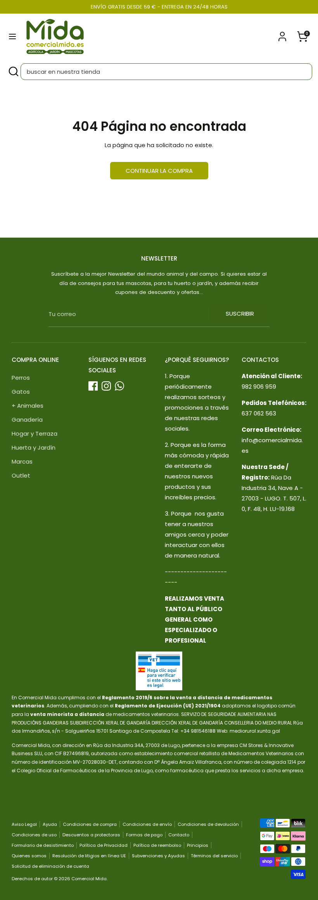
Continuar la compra (159, 171)
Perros (21, 378)
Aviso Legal (24, 824)
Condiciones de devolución (208, 824)
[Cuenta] (282, 34)
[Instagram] (106, 386)
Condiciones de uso (34, 835)
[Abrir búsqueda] (13, 71)
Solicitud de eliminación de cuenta (50, 866)
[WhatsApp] (119, 386)
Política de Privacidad (104, 845)
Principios (197, 845)
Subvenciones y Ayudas (158, 856)
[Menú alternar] (12, 36)
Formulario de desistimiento (43, 845)
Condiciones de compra (90, 824)
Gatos (21, 391)
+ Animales (27, 405)
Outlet (21, 475)
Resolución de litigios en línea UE (89, 856)
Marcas (22, 461)
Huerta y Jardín (33, 447)
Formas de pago (144, 835)
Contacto (178, 835)
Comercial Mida (89, 879)
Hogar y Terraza (34, 433)
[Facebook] (93, 386)
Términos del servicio (214, 856)
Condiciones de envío (147, 824)
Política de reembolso (157, 845)
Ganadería (27, 419)
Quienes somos (29, 856)
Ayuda (50, 824)
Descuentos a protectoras (91, 835)
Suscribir (240, 313)
